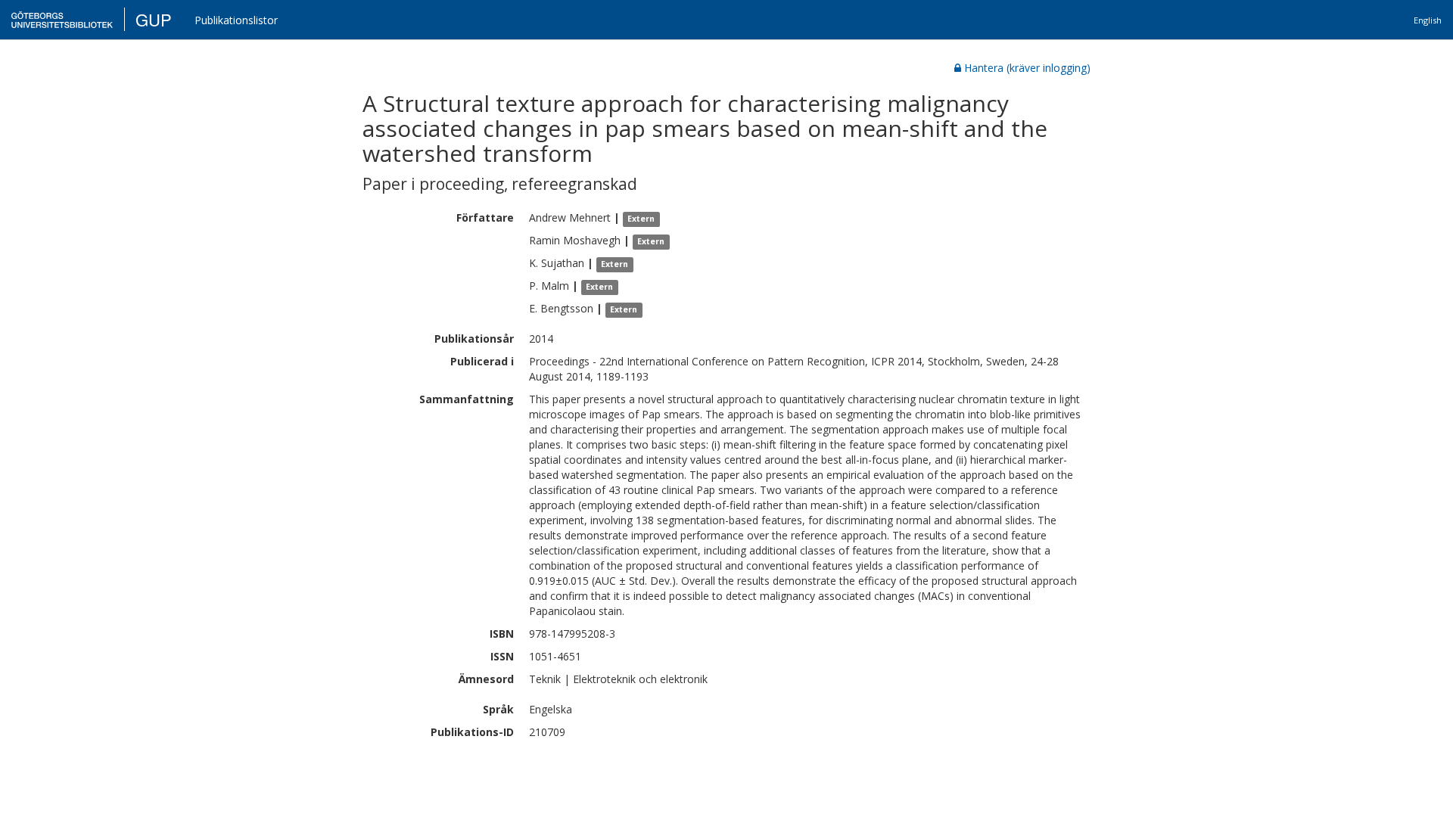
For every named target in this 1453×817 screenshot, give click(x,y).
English (1428, 20)
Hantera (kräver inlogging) (1027, 68)
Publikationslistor (236, 20)
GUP (153, 19)
